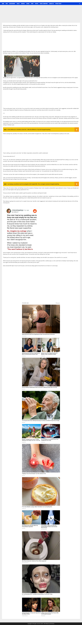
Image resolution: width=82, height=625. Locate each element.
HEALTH (18, 3)
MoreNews (46, 623)
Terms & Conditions (44, 3)
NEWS (7, 3)
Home (3, 3)
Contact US (51, 3)
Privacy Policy (58, 3)
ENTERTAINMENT (12, 3)
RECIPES (36, 3)
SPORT (32, 3)
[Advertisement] (41, 14)
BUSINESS (23, 3)
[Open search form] (79, 4)
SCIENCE (27, 3)
